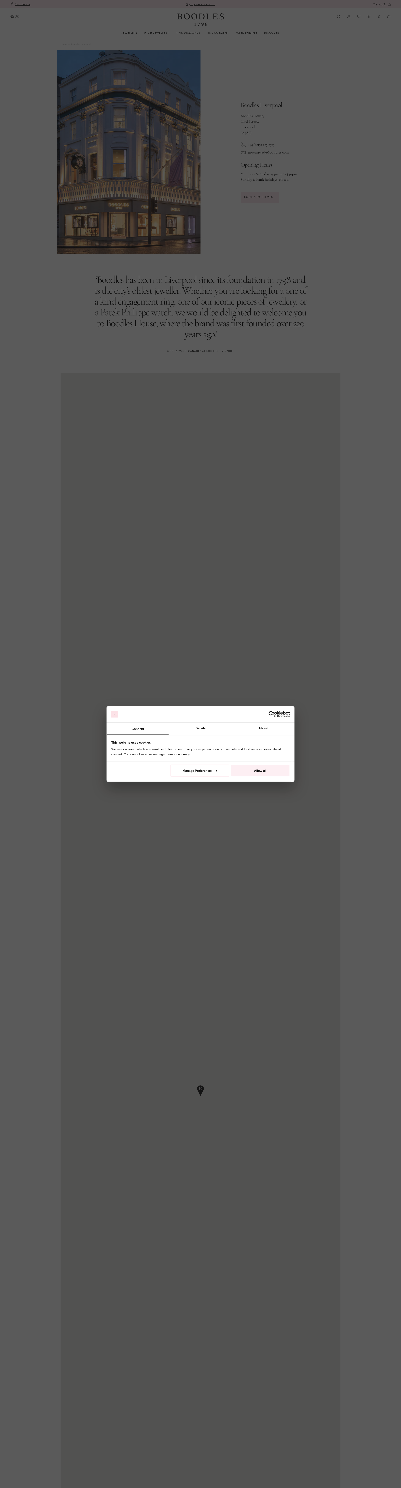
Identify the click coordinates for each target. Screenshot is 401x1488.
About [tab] (263, 728)
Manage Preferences (197, 770)
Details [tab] (200, 728)
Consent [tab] (138, 728)
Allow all (260, 770)
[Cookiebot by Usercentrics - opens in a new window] (271, 714)
